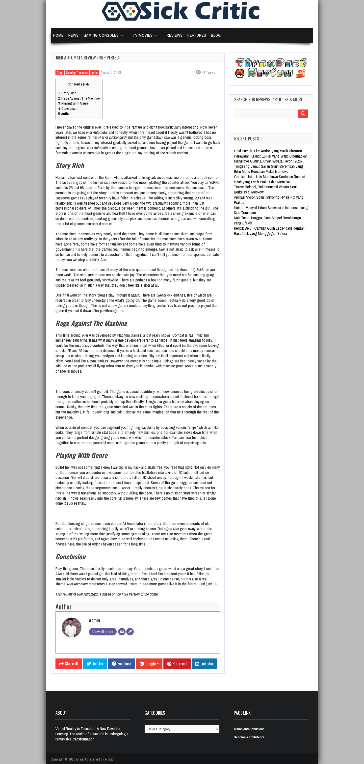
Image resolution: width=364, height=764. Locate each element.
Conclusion (67, 108)
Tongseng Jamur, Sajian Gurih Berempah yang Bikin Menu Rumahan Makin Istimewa (268, 169)
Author (64, 113)
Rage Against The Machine (79, 98)
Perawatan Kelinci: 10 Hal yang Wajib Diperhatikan (271, 156)
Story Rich (67, 93)
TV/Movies (143, 35)
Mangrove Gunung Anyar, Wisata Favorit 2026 (268, 161)
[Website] (130, 631)
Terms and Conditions (249, 729)
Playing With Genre (73, 103)
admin (94, 620)
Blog (216, 35)
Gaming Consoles (101, 35)
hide (87, 84)
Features (196, 35)
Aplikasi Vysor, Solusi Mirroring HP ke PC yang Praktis (269, 199)
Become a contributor (249, 737)
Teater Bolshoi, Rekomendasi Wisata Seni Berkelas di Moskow (265, 189)
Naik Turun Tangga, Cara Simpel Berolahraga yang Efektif (267, 220)
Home (58, 35)
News (73, 35)
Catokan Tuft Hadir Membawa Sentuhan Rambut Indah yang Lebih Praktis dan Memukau (269, 179)
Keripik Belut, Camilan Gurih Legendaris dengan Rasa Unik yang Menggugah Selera (269, 230)
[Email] (122, 631)
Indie (94, 72)
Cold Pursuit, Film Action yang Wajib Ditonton (268, 151)
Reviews (175, 35)
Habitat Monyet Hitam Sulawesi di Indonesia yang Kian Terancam (271, 210)
